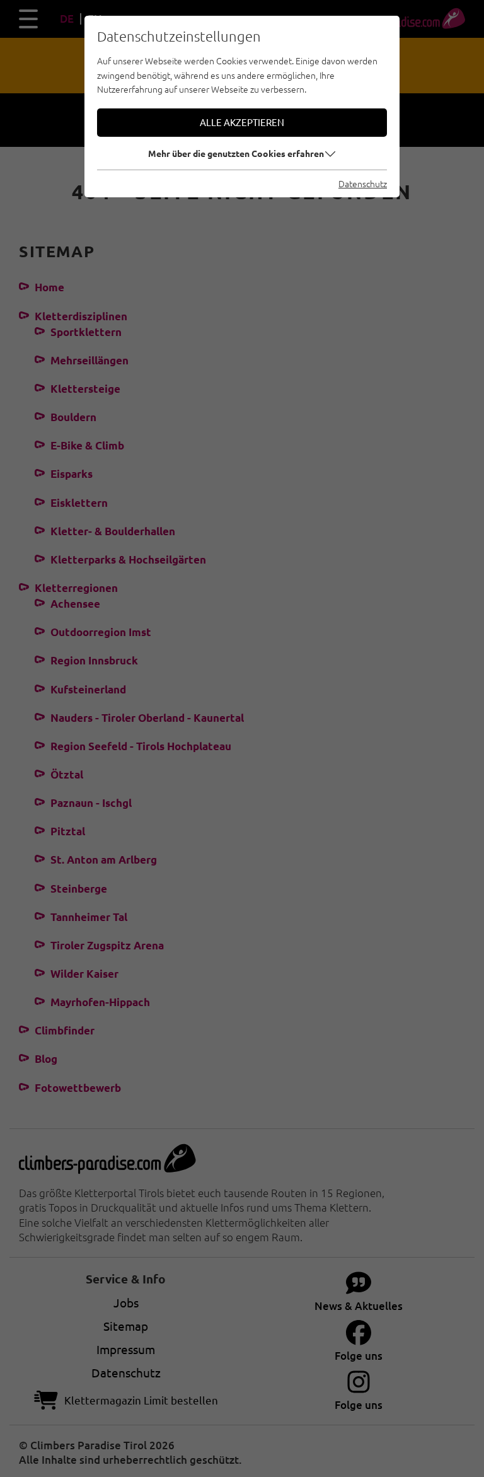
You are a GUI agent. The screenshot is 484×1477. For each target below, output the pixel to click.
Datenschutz (362, 183)
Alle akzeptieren (242, 122)
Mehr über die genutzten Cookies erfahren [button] (236, 153)
